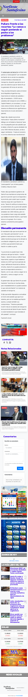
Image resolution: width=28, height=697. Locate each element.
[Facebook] (21, 1)
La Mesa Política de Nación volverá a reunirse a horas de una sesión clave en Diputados (13, 395)
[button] (11, 1)
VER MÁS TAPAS (14, 560)
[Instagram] (23, 1)
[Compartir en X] (7, 342)
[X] (26, 1)
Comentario (7, 451)
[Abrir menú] (3, 16)
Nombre (6, 445)
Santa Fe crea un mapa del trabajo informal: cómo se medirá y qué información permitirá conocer (12, 368)
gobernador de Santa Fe (10, 72)
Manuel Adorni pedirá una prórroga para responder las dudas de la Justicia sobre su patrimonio (14, 423)
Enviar (20, 468)
